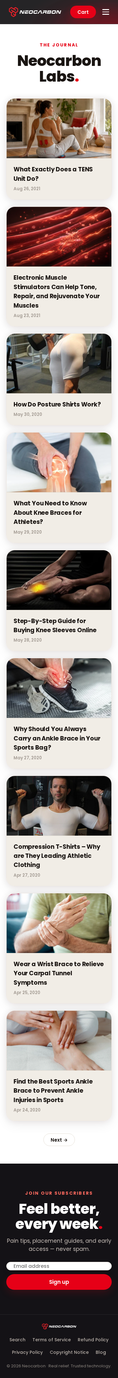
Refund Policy (93, 1340)
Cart (83, 12)
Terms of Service (51, 1340)
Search (17, 1340)
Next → (59, 1140)
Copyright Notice (69, 1352)
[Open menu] (106, 12)
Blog (101, 1352)
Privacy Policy (27, 1352)
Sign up (59, 1282)
